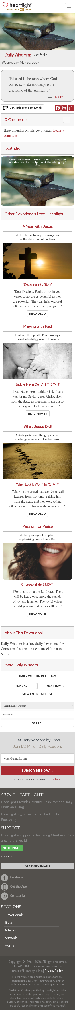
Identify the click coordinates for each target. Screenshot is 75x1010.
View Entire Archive (37, 694)
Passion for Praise (37, 526)
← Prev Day (18, 686)
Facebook (16, 877)
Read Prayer (37, 413)
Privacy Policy (53, 779)
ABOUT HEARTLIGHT (22, 794)
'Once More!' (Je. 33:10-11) (37, 584)
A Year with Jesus (38, 226)
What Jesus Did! (38, 426)
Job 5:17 (57, 97)
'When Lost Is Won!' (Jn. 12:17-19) (37, 484)
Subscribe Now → (37, 770)
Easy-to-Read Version (40, 980)
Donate (11, 848)
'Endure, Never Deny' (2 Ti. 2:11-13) (37, 384)
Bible (8, 922)
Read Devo (37, 313)
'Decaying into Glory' (37, 284)
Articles (10, 930)
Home (9, 945)
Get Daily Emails (37, 866)
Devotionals (14, 915)
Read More (37, 613)
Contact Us (18, 896)
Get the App (18, 886)
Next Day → (55, 686)
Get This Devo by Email (25, 107)
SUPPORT (10, 828)
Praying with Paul (37, 326)
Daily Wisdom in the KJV (37, 676)
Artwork (11, 938)
